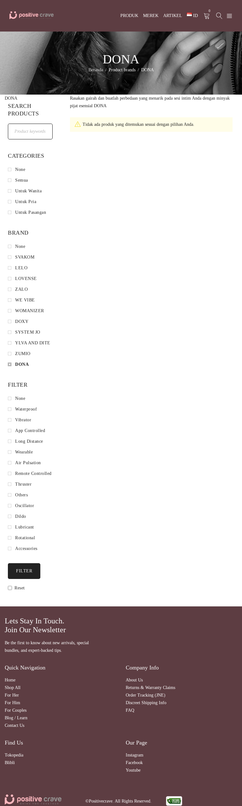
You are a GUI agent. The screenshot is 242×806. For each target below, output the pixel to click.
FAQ (130, 710)
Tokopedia (14, 755)
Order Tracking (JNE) (145, 695)
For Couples (15, 710)
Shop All (12, 687)
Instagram (134, 755)
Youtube (133, 770)
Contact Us (14, 725)
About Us (134, 680)
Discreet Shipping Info (146, 702)
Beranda (96, 69)
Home (10, 680)
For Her (12, 695)
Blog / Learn (16, 717)
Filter (24, 571)
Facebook (134, 762)
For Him (12, 702)
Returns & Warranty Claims (150, 687)
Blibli (10, 762)
